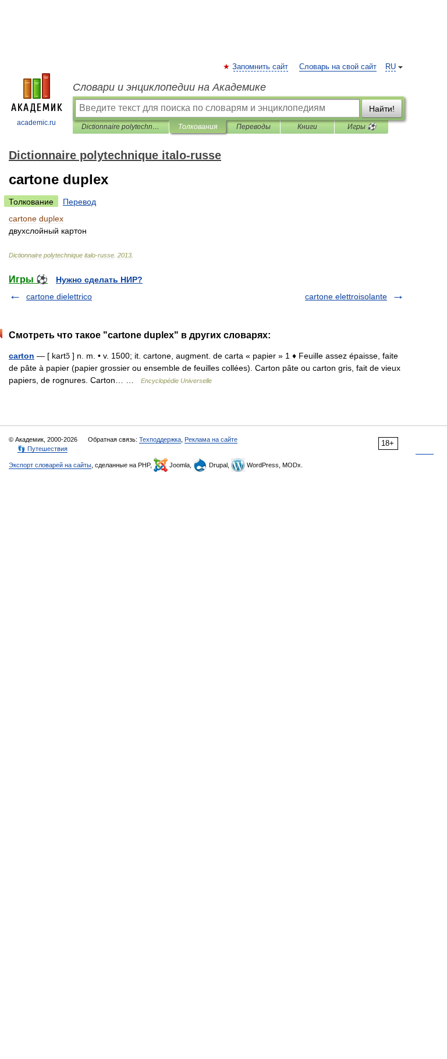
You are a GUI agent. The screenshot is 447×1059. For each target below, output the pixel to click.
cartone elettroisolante (346, 296)
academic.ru (36, 123)
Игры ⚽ (361, 127)
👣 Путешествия (42, 448)
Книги (307, 127)
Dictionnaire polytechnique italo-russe (120, 127)
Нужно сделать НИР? (99, 279)
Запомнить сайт (260, 67)
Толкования (197, 127)
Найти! (382, 108)
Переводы (253, 127)
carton (21, 355)
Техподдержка (160, 439)
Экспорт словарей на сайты (50, 464)
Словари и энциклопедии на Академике (169, 87)
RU (390, 67)
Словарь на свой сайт (338, 67)
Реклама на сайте (211, 439)
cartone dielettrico (59, 296)
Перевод (79, 201)
